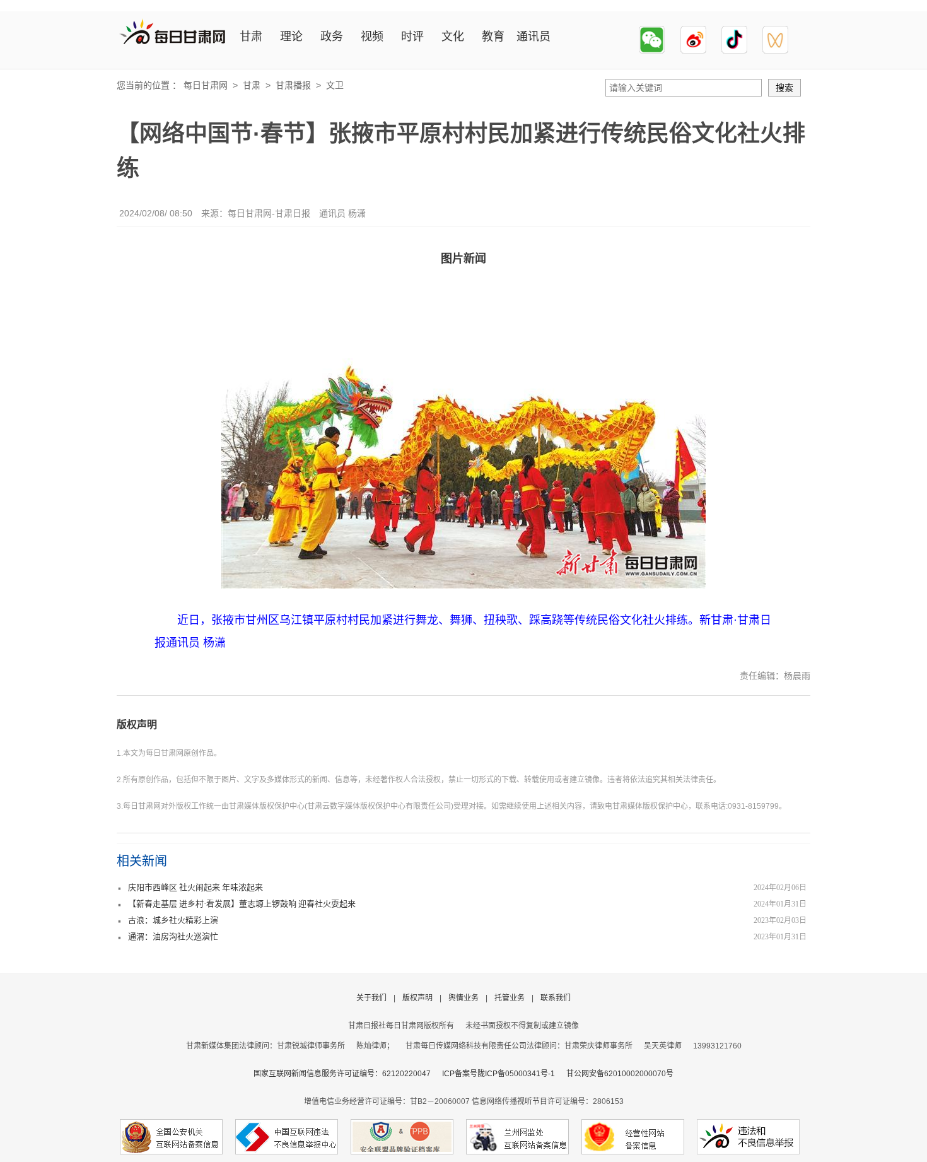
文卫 (335, 85)
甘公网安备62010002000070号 (619, 1073)
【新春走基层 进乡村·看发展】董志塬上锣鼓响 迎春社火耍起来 (242, 903)
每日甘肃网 (206, 85)
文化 (452, 36)
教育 (493, 36)
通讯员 (533, 36)
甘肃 (251, 36)
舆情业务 (463, 998)
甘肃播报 (293, 85)
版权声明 (137, 724)
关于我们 (371, 998)
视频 (372, 36)
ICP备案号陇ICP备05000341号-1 (498, 1073)
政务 (331, 36)
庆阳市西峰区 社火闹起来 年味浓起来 (195, 887)
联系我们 (555, 998)
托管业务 (509, 998)
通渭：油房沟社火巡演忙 (173, 936)
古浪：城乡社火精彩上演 (173, 920)
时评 (412, 36)
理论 (291, 36)
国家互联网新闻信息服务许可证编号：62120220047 (348, 1073)
